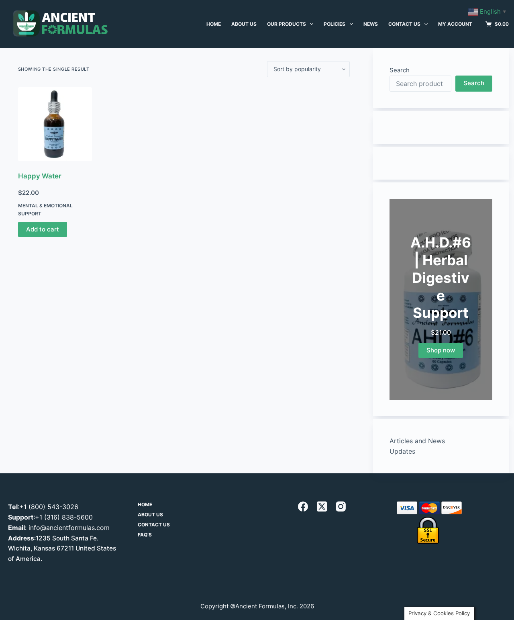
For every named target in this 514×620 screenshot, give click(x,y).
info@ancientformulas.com (69, 528)
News (370, 24)
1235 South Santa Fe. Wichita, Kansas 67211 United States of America (62, 548)
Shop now (440, 350)
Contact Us (404, 24)
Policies (334, 24)
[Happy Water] (55, 124)
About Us (150, 515)
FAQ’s (145, 535)
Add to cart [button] (42, 229)
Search (400, 70)
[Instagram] (341, 506)
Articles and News (417, 441)
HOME (213, 24)
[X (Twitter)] (322, 506)
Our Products (286, 24)
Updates (402, 451)
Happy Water (39, 176)
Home (145, 504)
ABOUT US (244, 24)
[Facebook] (303, 506)
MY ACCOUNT (455, 24)
